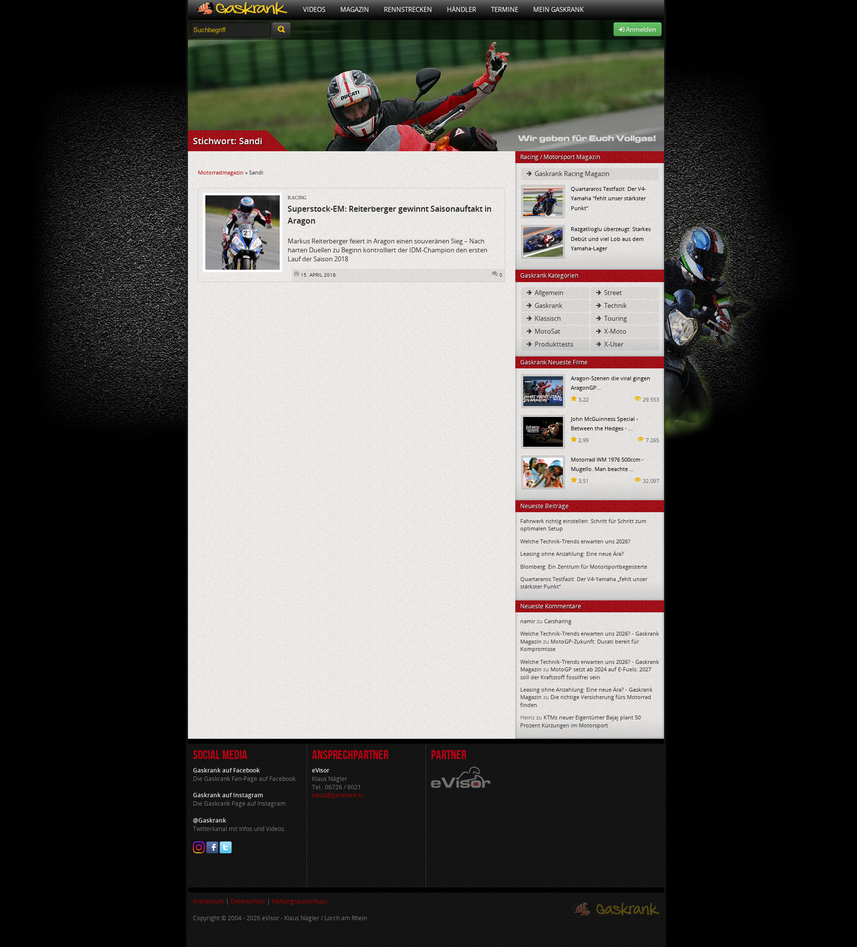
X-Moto (614, 331)
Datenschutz (248, 901)
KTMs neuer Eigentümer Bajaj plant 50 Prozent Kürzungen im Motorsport (580, 720)
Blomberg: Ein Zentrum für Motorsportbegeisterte (583, 566)
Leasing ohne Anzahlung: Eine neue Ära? (572, 553)
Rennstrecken (408, 9)
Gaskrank (547, 305)
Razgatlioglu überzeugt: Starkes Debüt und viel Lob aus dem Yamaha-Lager (611, 238)
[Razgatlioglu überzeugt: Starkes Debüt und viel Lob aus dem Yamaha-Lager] (543, 241)
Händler (461, 9)
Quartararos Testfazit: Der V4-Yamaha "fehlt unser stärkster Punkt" (608, 198)
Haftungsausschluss (299, 901)
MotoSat (546, 331)
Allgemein (548, 292)
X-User (613, 344)
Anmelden (640, 29)
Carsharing (557, 621)
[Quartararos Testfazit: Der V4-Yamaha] (543, 201)
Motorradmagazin (221, 172)
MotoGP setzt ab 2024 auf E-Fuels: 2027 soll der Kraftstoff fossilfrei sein (585, 672)
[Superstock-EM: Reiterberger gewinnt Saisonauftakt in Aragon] (242, 232)
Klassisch (547, 318)
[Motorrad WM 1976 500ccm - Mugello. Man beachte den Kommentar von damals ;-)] (543, 471)
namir (527, 621)
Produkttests (553, 344)
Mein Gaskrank (558, 9)
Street (612, 292)
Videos (314, 9)
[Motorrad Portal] (242, 9)
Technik (615, 305)
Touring (615, 318)
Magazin (354, 9)
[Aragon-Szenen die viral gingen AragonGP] (543, 390)
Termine (504, 9)
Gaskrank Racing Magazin (571, 173)
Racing (297, 197)
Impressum (208, 901)
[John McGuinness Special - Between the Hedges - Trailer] (543, 431)
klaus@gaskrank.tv (338, 795)
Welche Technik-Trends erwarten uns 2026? (575, 541)
